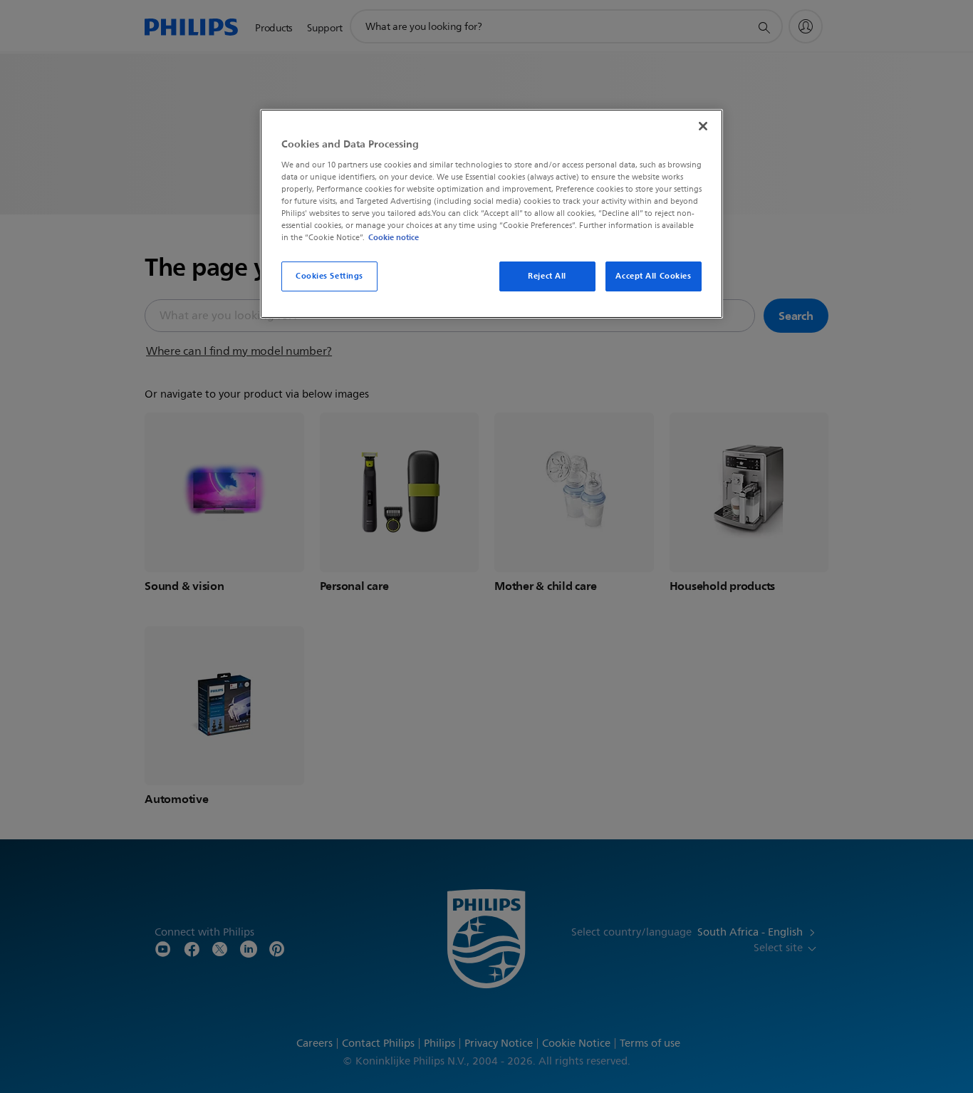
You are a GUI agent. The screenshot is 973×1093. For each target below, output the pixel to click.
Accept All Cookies (653, 276)
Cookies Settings (329, 276)
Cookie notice (393, 237)
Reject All (547, 276)
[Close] (703, 126)
